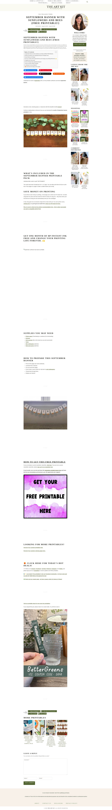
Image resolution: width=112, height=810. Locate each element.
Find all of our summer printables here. (33, 547)
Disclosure (58, 803)
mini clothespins (50, 369)
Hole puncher (29, 340)
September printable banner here (53, 470)
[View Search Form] (87, 2)
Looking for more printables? (31, 65)
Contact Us (46, 803)
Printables (50, 14)
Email (41, 778)
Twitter (60, 568)
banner (59, 106)
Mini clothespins (30, 344)
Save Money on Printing (30, 57)
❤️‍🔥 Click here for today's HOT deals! (32, 66)
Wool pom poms (30, 345)
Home (39, 14)
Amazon (33, 568)
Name (26, 778)
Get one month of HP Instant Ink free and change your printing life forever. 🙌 (41, 58)
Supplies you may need (30, 60)
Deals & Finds (57, 2)
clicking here (27, 203)
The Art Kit (39, 26)
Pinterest (48, 568)
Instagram (54, 568)
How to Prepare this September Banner (33, 61)
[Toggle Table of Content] (55, 52)
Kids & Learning (45, 14)
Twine (27, 342)
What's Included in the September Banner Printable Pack (37, 55)
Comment (26, 759)
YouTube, (43, 568)
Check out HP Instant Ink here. (52, 203)
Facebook (38, 568)
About (68, 2)
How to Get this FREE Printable (31, 63)
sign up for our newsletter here (45, 467)
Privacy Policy (71, 803)
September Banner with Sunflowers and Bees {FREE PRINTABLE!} (39, 53)
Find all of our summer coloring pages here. (34, 550)
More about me (79, 44)
